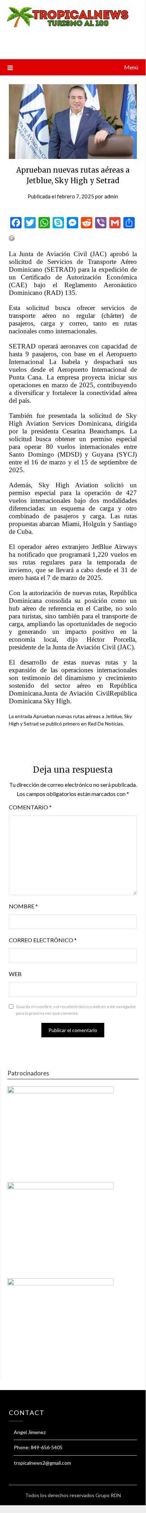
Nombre (23, 906)
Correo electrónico (43, 940)
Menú (131, 67)
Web (15, 973)
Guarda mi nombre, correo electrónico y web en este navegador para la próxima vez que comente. (76, 1010)
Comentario (30, 807)
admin (111, 196)
